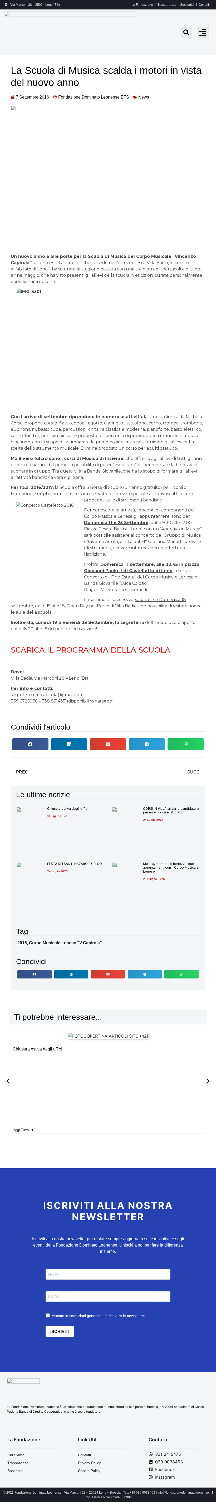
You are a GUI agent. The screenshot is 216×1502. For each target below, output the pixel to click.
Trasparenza (167, 5)
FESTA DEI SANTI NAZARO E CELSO (74, 864)
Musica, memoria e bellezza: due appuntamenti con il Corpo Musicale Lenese (171, 867)
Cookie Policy (89, 1471)
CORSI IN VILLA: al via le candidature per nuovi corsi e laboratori (171, 810)
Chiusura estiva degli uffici (67, 809)
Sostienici (187, 5)
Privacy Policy (89, 1463)
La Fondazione (142, 5)
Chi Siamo (15, 1455)
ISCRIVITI (59, 1331)
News (143, 97)
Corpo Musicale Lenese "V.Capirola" (65, 943)
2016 (22, 943)
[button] (203, 32)
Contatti (204, 5)
